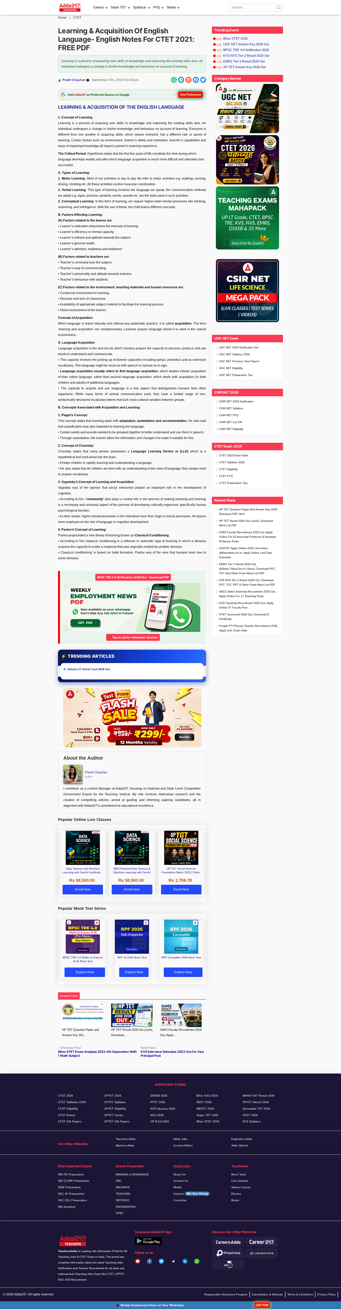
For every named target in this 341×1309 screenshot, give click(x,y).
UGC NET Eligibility (231, 368)
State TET (118, 7)
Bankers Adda (125, 1145)
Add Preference (190, 94)
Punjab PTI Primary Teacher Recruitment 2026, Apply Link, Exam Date (248, 628)
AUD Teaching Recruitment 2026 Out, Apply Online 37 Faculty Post (246, 605)
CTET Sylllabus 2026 (72, 1102)
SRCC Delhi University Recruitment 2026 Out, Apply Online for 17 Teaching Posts (247, 594)
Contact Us (180, 1180)
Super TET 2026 (207, 1115)
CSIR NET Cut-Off (230, 422)
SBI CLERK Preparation (73, 1180)
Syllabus (139, 7)
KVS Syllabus (251, 1121)
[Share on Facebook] (196, 80)
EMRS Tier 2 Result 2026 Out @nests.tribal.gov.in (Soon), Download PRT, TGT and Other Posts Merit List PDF (247, 569)
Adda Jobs (180, 1139)
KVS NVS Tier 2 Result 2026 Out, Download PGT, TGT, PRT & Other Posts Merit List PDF (247, 582)
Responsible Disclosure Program (226, 1294)
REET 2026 (204, 1102)
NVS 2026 (157, 1115)
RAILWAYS (123, 1187)
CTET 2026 (65, 1095)
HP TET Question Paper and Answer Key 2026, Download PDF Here (248, 511)
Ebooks (236, 1193)
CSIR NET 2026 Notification (236, 401)
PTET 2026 (157, 1102)
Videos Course (241, 1187)
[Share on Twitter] (203, 80)
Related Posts (69, 995)
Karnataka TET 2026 (256, 1108)
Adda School (239, 1145)
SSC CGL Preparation (72, 1200)
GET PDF (262, 1305)
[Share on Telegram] (181, 80)
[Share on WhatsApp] (174, 80)
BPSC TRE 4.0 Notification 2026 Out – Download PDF (133, 577)
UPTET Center (114, 1115)
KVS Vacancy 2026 (162, 1108)
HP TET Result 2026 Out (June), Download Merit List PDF (246, 523)
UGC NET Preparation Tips (236, 375)
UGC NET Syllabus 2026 (234, 354)
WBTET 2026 (205, 1108)
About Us (179, 1174)
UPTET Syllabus (115, 1102)
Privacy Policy (326, 1294)
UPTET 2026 (112, 1095)
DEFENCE (122, 1200)
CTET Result (66, 1115)
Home (62, 17)
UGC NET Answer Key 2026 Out (246, 44)
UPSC (120, 1213)
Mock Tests (238, 1174)
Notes (171, 7)
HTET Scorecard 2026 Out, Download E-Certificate (244, 617)
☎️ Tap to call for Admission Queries (133, 637)
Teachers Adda (125, 1139)
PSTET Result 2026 (256, 1102)
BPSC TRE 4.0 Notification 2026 (246, 50)
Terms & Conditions (300, 1294)
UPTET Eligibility (115, 1108)
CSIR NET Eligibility (231, 429)
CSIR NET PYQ (228, 415)
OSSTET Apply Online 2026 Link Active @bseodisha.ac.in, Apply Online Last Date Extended (245, 553)
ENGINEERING (126, 1206)
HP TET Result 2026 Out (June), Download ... (132, 1032)
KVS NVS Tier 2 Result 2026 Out (246, 55)
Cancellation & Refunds (267, 1294)
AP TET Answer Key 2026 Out (244, 67)
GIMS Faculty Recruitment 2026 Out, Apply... (181, 1032)
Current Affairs (183, 1145)
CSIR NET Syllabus (231, 408)
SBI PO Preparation (71, 1174)
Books (235, 1200)
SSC (119, 1180)
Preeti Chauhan (74, 80)
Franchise (180, 1200)
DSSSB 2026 (158, 1095)
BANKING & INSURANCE (132, 1174)
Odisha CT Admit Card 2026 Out (89, 669)
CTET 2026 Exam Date (233, 455)
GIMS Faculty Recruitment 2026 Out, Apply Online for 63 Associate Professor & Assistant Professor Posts (247, 537)
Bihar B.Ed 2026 (207, 1095)
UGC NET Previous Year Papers (239, 361)
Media (177, 1187)
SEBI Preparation (69, 1187)
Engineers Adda (241, 1139)
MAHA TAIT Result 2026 (259, 1095)
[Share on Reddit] (188, 80)
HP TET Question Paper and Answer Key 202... (80, 1032)
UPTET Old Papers (116, 1121)
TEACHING (123, 1193)
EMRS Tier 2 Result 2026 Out (244, 61)
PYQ (156, 7)
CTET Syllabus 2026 (232, 462)
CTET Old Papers (69, 1121)
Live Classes (239, 1180)
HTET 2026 (250, 1115)
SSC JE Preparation (71, 1193)
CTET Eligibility (229, 469)
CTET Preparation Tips (233, 483)
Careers (190, 1193)
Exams (99, 7)
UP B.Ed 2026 (159, 1121)
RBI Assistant (66, 1206)
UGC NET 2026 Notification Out (239, 347)
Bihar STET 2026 (235, 38)
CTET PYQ (226, 476)
